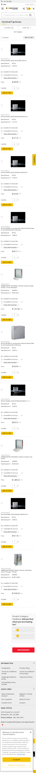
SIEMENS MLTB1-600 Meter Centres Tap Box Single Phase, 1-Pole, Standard (17, 286)
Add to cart (7, 93)
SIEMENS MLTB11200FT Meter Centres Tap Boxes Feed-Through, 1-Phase (16, 571)
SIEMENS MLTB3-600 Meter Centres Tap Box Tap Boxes (16, 457)
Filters (8, 28)
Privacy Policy (25, 668)
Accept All (16, 760)
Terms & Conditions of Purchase (27, 672)
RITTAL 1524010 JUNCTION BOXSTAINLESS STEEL (16, 401)
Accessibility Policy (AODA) (9, 683)
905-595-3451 (18, 717)
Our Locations (7, 699)
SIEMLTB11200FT (6, 568)
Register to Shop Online (26, 695)
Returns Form (25, 699)
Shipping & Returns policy (9, 678)
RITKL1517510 (5, 115)
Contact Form (7, 703)
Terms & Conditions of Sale (9, 672)
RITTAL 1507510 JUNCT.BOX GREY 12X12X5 (14, 60)
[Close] (30, 732)
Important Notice (26, 677)
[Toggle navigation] (2, 9)
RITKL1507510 (5, 59)
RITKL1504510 (5, 513)
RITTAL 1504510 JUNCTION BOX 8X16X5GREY (15, 514)
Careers (23, 703)
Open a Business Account (8, 695)
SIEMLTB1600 (5, 284)
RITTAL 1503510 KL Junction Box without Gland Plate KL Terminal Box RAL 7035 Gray (17, 344)
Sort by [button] (26, 28)
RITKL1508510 (5, 227)
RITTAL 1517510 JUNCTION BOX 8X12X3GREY (14, 116)
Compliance (6, 668)
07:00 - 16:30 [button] (29, 4)
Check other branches (10, 78)
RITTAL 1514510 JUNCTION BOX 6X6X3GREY (14, 172)
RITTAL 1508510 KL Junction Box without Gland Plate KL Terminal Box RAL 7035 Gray (17, 229)
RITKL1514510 (5, 171)
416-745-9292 (8, 1)
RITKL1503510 (5, 342)
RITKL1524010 (5, 399)
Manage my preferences (16, 765)
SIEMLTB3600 (5, 455)
